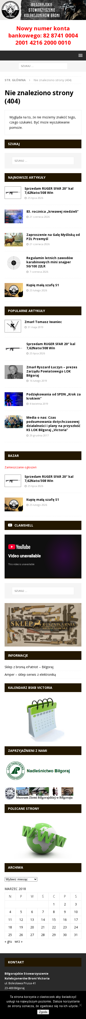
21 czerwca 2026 (40, 216)
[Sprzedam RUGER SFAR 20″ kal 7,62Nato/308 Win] (13, 192)
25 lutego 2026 (38, 290)
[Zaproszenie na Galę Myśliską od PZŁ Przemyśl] (14, 239)
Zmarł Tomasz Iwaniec (43, 322)
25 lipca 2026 (35, 198)
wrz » (18, 941)
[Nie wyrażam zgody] (80, 1005)
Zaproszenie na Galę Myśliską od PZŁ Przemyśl (53, 236)
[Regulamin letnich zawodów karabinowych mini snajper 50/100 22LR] (14, 263)
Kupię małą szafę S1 (42, 285)
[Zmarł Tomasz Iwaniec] (13, 326)
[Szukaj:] (43, 66)
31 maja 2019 (35, 327)
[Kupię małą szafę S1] (14, 290)
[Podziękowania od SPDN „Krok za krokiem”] (14, 399)
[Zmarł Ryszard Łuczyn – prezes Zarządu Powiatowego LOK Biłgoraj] (14, 372)
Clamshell (23, 525)
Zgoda (43, 1012)
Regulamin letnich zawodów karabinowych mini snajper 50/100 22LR (49, 262)
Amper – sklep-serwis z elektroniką (30, 674)
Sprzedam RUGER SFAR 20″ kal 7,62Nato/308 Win (49, 190)
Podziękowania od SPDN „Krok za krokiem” (53, 396)
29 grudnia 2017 (39, 435)
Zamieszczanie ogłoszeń (20, 467)
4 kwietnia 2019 (39, 403)
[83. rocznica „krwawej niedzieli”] (14, 216)
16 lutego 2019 (38, 380)
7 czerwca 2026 (39, 271)
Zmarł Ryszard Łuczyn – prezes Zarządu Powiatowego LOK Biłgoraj (51, 371)
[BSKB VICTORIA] (43, 17)
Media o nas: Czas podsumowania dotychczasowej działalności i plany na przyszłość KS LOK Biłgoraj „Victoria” (53, 423)
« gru (8, 941)
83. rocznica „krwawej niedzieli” (52, 211)
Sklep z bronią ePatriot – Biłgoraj (29, 667)
